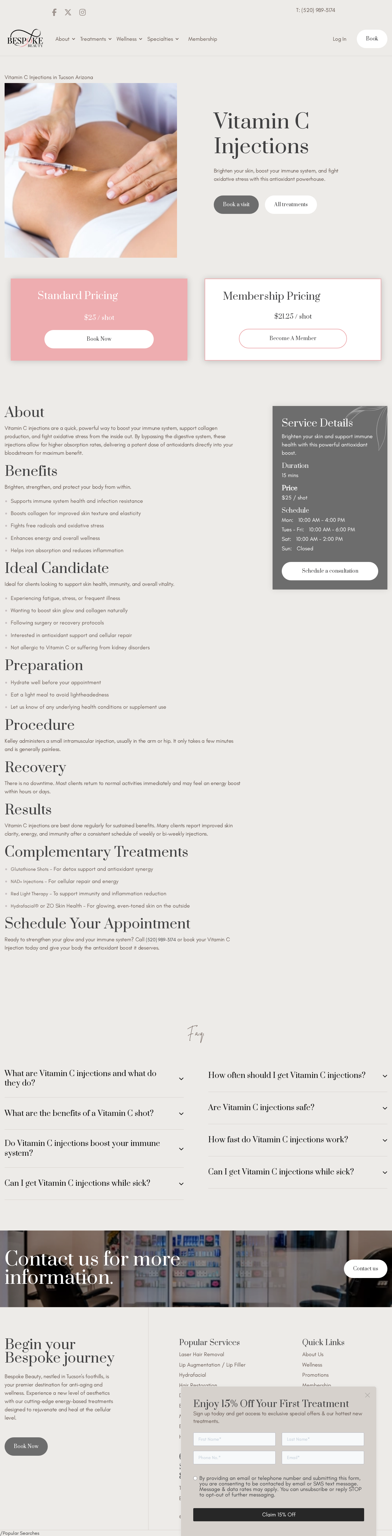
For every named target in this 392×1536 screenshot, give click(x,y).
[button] (65, 39)
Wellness (312, 1365)
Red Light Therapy (29, 894)
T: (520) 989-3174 (315, 10)
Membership (202, 39)
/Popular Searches (19, 1533)
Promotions (315, 1375)
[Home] (25, 39)
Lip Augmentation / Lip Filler (212, 1365)
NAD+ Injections (27, 881)
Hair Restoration (198, 1385)
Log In (339, 39)
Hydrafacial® (25, 906)
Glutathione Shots (29, 869)
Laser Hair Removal (201, 1354)
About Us (312, 1354)
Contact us (365, 1268)
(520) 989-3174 (161, 939)
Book (372, 39)
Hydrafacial (192, 1375)
